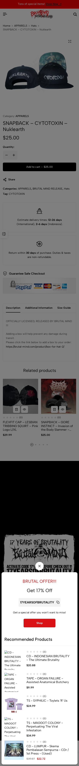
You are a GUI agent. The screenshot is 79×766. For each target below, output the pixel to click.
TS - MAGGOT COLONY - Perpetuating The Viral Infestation (44, 726)
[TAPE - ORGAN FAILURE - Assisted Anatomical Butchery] (14, 682)
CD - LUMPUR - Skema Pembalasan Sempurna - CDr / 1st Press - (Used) (47, 749)
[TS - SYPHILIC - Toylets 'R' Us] (14, 704)
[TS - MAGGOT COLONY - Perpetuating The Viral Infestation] (14, 726)
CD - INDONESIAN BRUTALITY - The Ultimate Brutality (47, 658)
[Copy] (57, 602)
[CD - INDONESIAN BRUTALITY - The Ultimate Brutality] (14, 660)
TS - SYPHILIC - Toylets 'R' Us (46, 700)
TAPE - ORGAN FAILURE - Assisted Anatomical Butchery (47, 680)
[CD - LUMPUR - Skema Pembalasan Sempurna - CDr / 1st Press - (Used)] (14, 750)
